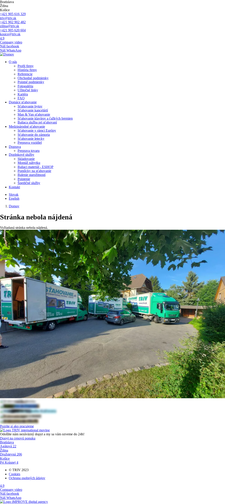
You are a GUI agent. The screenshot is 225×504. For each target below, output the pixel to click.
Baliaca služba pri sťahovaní (37, 122)
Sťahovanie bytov (30, 106)
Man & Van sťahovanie (34, 114)
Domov (14, 206)
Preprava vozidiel (30, 142)
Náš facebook (9, 46)
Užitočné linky (28, 90)
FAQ (21, 98)
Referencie (25, 74)
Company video (11, 42)
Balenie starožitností (31, 175)
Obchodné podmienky (33, 78)
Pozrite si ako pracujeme (17, 426)
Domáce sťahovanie (23, 102)
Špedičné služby (29, 183)
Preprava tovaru (29, 150)
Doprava (15, 147)
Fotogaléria (25, 86)
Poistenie (24, 179)
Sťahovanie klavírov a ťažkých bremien (45, 118)
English (14, 198)
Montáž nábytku (29, 163)
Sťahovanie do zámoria (34, 134)
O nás (13, 62)
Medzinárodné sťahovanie (27, 126)
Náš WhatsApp (10, 50)
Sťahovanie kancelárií (33, 110)
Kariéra (23, 94)
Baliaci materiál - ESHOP (35, 167)
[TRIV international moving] (25, 430)
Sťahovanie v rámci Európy (37, 130)
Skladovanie (26, 159)
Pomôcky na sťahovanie (34, 171)
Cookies (14, 474)
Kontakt (14, 187)
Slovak (13, 194)
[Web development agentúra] (24, 502)
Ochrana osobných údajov (27, 478)
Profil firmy (26, 66)
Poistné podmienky (31, 82)
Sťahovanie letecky (31, 138)
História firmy (27, 70)
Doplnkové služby (21, 154)
